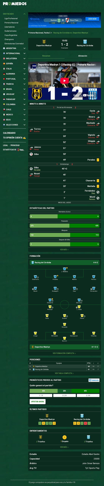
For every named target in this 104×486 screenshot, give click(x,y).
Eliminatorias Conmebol (14, 44)
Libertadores (10, 27)
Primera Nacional (11, 23)
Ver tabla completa (63, 373)
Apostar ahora (37, 402)
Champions (9, 39)
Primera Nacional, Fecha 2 (39, 33)
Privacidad (15, 145)
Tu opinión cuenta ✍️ (14, 137)
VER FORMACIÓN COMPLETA (63, 353)
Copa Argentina (11, 35)
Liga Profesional (11, 18)
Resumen (46, 56)
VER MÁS (63, 250)
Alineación (82, 56)
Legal (5, 145)
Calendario (9, 133)
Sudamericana (10, 31)
